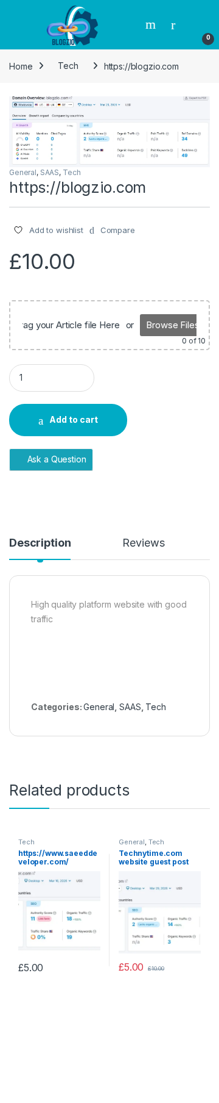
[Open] (20, 24)
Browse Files (172, 325)
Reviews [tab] (143, 543)
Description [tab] (40, 543)
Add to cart (73, 419)
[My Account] (177, 24)
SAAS (49, 172)
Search (152, 24)
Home (20, 65)
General (22, 172)
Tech (68, 65)
